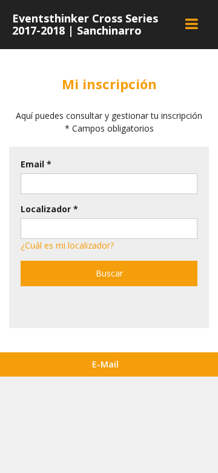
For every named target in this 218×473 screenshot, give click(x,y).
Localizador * (49, 209)
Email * (36, 164)
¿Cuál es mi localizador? (67, 245)
